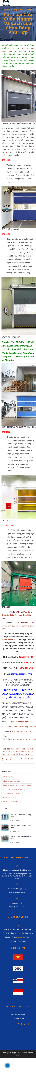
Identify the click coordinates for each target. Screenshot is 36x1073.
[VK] (25, 759)
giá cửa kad (26, 754)
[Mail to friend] (32, 759)
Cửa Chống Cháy (8, 777)
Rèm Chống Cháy (8, 797)
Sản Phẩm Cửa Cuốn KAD (11, 801)
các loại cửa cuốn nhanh (18, 749)
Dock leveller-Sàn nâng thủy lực (13, 789)
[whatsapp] (6, 760)
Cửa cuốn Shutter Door (10, 785)
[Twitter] (3, 759)
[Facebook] (14, 759)
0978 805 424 (19, 933)
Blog (15, 10)
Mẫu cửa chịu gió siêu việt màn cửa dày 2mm (17, 615)
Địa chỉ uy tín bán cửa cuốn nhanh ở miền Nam (18, 626)
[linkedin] (3, 760)
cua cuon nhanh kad (20, 751)
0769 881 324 (21, 937)
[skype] (9, 760)
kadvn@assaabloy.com (17, 907)
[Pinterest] (28, 759)
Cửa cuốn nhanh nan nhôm (11, 781)
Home (7, 10)
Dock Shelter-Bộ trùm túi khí (12, 793)
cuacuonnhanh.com (20, 722)
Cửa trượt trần (26, 785)
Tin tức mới (26, 10)
